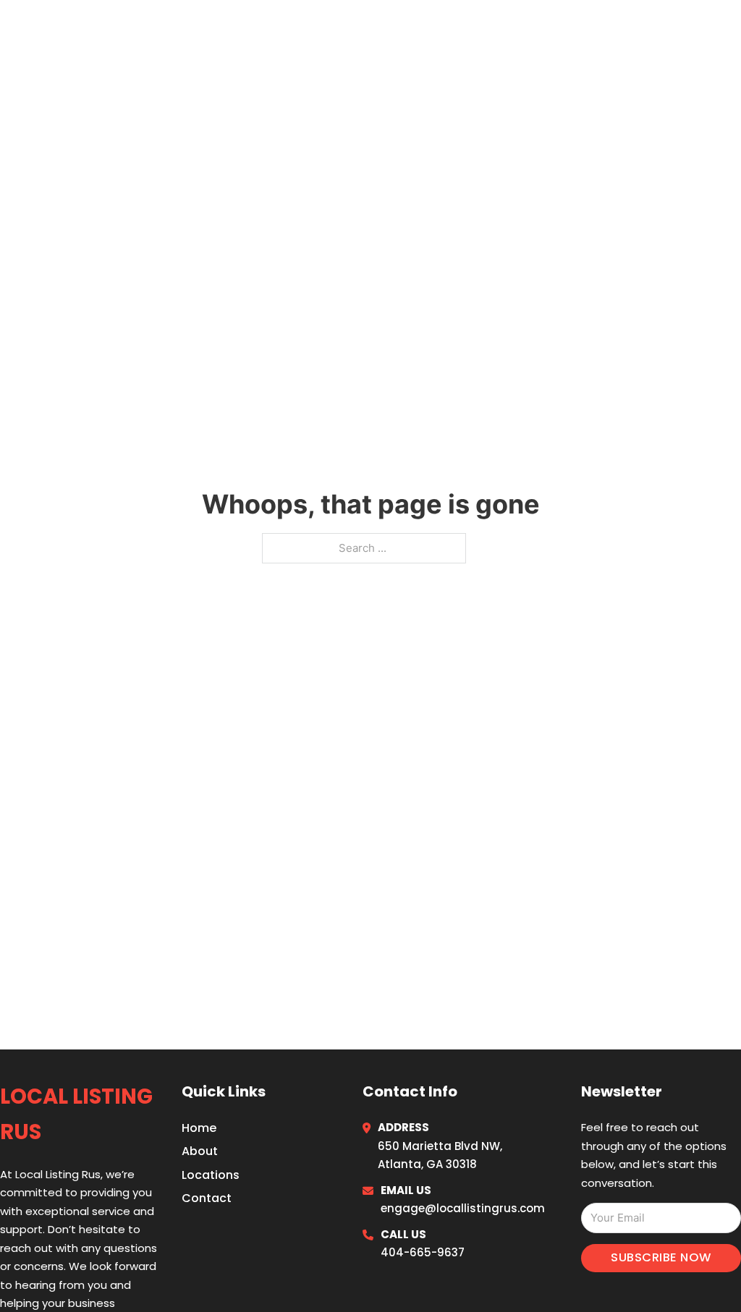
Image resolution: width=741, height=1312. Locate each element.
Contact (207, 1198)
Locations (617, 30)
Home (548, 30)
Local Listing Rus (123, 30)
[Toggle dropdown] (721, 30)
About (200, 1151)
